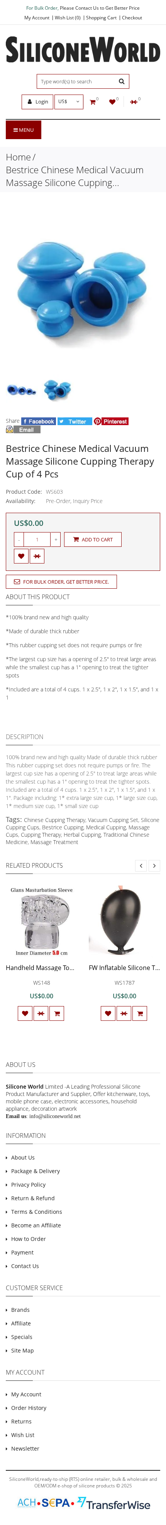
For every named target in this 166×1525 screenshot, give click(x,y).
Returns (21, 1421)
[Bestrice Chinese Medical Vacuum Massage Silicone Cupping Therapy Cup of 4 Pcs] (22, 390)
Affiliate (21, 1323)
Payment (22, 1252)
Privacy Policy (28, 1184)
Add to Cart (97, 539)
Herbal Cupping (82, 834)
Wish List (22, 1435)
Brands (20, 1309)
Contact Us (25, 1266)
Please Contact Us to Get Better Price (100, 8)
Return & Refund (33, 1198)
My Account (36, 18)
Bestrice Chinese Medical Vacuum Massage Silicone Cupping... (75, 176)
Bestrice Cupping (62, 827)
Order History (28, 1407)
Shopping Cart (101, 18)
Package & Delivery (35, 1171)
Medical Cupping (106, 827)
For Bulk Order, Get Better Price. (65, 581)
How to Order (28, 1238)
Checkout (132, 18)
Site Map (22, 1350)
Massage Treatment (54, 842)
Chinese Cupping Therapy (54, 820)
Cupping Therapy (41, 834)
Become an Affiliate (36, 1225)
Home (18, 156)
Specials (21, 1337)
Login (41, 101)
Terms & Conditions (36, 1211)
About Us (23, 1157)
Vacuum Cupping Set (113, 820)
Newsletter (25, 1448)
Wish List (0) (68, 18)
